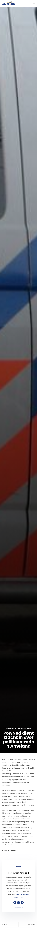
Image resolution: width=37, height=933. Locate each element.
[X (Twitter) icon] (22, 902)
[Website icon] (18, 902)
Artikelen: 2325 (18, 907)
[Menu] (34, 3)
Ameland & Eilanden (24, 728)
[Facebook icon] (14, 902)
